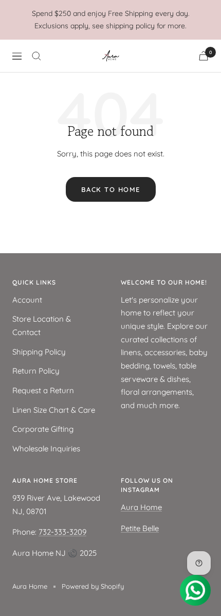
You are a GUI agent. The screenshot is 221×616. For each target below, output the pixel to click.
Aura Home (141, 507)
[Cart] (203, 56)
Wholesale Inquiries (46, 448)
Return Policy (36, 371)
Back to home (110, 189)
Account (27, 300)
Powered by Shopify (93, 586)
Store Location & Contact (41, 325)
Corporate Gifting (42, 429)
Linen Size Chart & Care (53, 410)
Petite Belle (140, 528)
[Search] (36, 56)
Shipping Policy (39, 352)
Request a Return (43, 390)
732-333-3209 (62, 532)
